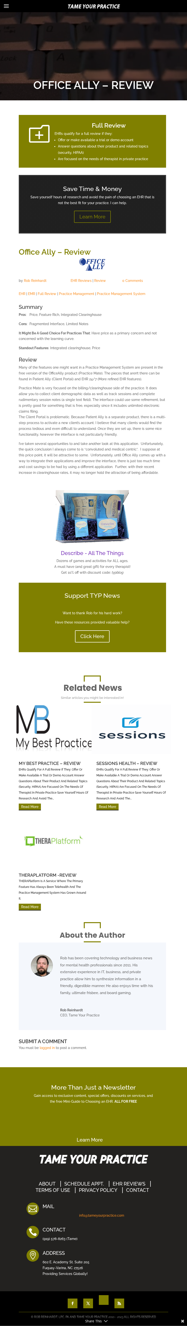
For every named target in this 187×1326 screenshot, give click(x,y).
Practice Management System (121, 294)
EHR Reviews (81, 281)
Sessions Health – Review (126, 763)
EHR (22, 294)
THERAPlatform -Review (47, 875)
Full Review (47, 294)
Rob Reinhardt (35, 281)
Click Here (92, 636)
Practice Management (76, 294)
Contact (137, 1190)
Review (100, 281)
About (47, 1184)
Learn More (92, 217)
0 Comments (132, 281)
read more (29, 807)
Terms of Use (53, 1190)
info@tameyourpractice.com (101, 1215)
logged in (47, 1048)
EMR (31, 294)
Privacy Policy (98, 1190)
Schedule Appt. (84, 1184)
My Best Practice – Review (50, 763)
